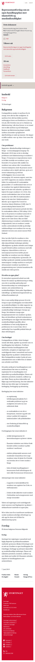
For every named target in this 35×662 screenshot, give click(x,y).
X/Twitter (8, 642)
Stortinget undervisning (9, 620)
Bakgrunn (4, 98)
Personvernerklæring (8, 630)
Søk (26, 3)
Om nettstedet (7, 628)
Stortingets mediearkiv (9, 622)
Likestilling (6, 67)
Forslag (4, 100)
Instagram (8, 644)
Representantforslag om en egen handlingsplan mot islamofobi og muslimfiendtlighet (17, 48)
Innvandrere (7, 65)
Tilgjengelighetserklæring (9, 632)
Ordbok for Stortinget (9, 624)
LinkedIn (8, 646)
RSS (6, 651)
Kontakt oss (6, 609)
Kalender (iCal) (9, 653)
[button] (26, 3)
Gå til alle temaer (10, 75)
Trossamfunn (7, 71)
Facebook (8, 640)
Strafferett (6, 69)
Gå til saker (8, 56)
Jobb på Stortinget (8, 635)
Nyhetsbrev (6, 626)
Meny (31, 3)
